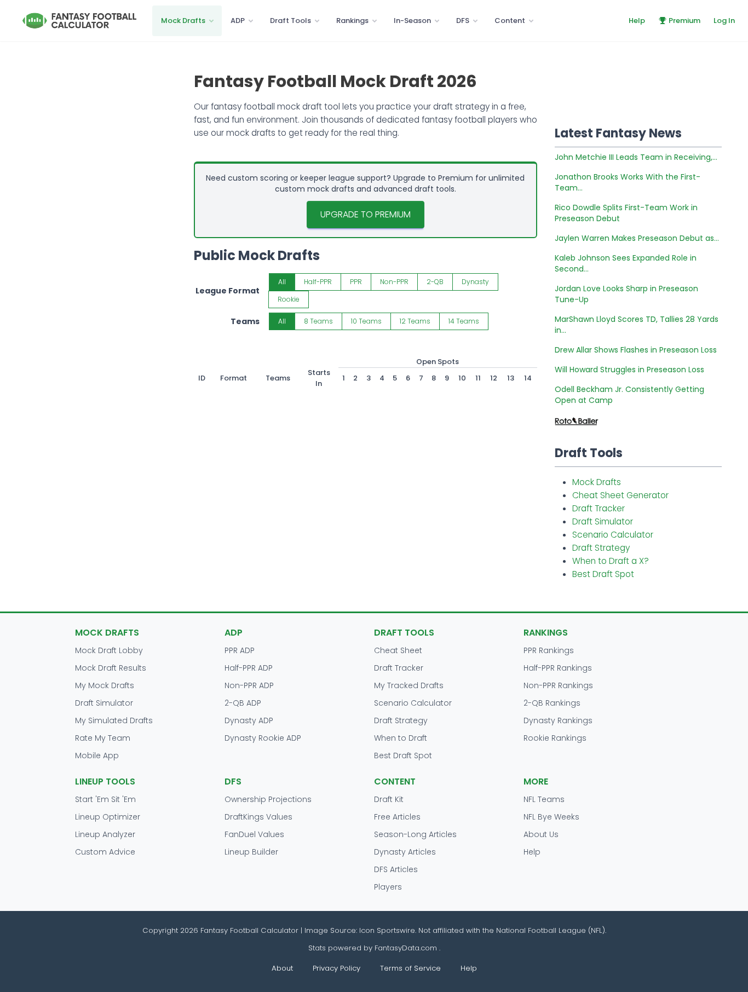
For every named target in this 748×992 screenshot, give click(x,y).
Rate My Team (102, 738)
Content (509, 20)
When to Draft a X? (610, 561)
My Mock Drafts (104, 685)
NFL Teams (544, 799)
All (282, 281)
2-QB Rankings (551, 702)
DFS (462, 20)
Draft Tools (290, 20)
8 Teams (318, 321)
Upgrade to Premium (365, 214)
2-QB (435, 281)
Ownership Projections (268, 799)
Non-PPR (394, 281)
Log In (724, 20)
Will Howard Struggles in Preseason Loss (629, 369)
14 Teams (463, 321)
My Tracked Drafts (409, 685)
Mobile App (97, 755)
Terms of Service (410, 968)
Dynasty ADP (249, 720)
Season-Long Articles (415, 834)
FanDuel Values (254, 834)
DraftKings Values (258, 816)
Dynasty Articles (405, 851)
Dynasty (475, 281)
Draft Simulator (602, 521)
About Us (541, 834)
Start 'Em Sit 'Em (105, 799)
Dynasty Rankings (557, 720)
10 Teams (366, 321)
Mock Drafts (183, 20)
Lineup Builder (251, 851)
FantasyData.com (407, 948)
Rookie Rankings (554, 738)
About (282, 968)
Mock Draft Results (110, 667)
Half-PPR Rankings (557, 667)
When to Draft (400, 738)
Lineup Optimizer (107, 816)
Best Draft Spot (603, 574)
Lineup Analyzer (105, 834)
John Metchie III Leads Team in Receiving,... (636, 157)
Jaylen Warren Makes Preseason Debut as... (637, 238)
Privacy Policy (336, 968)
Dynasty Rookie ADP (263, 738)
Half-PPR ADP (249, 667)
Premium (684, 20)
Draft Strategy (601, 547)
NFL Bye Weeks (551, 816)
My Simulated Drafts (114, 720)
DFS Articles (396, 869)
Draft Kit (389, 799)
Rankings (352, 20)
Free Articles (397, 816)
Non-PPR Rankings (558, 685)
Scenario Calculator (612, 534)
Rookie (289, 299)
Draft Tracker (598, 508)
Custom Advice (105, 851)
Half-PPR (318, 281)
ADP (238, 20)
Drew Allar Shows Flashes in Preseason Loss (636, 349)
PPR (356, 281)
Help (637, 20)
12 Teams (415, 321)
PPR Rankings (548, 650)
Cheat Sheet (398, 650)
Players (388, 886)
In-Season (412, 20)
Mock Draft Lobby (109, 650)
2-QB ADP (243, 702)
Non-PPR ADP (249, 685)
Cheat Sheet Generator (620, 495)
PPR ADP (240, 650)
